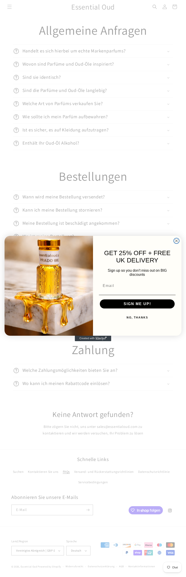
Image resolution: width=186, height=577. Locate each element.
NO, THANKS (137, 317)
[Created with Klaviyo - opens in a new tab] (93, 338)
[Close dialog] (176, 241)
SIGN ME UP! (137, 304)
